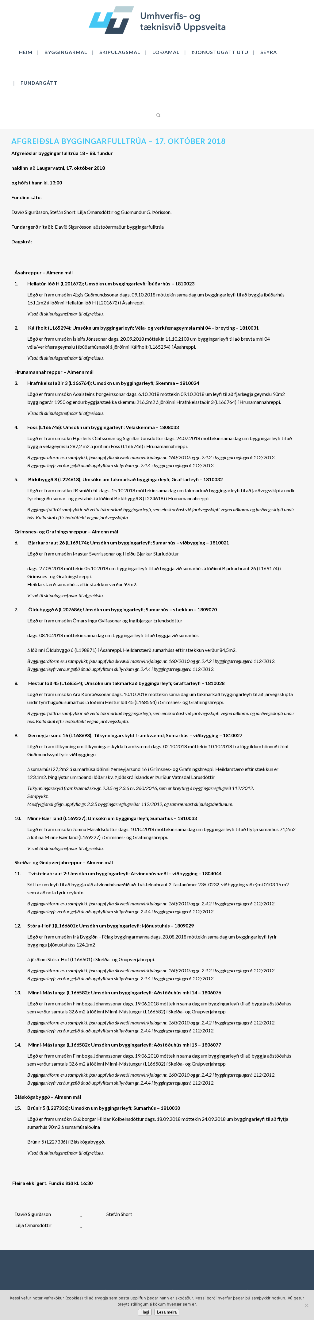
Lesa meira (167, 1312)
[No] (306, 1305)
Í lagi (144, 1312)
